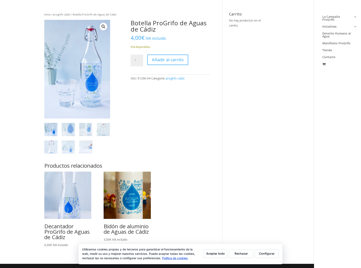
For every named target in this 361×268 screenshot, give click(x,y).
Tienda (327, 50)
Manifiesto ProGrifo (336, 43)
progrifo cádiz (61, 14)
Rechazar (241, 253)
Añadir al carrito (168, 60)
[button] (103, 26)
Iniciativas (329, 26)
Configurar (267, 253)
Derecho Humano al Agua (336, 35)
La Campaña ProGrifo (331, 18)
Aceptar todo (215, 253)
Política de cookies (175, 258)
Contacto (329, 57)
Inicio (47, 14)
